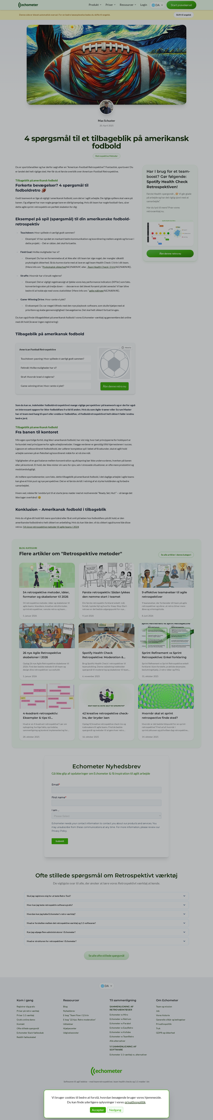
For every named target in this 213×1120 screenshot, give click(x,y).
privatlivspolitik (135, 1102)
